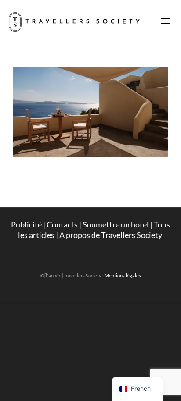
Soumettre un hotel (116, 224)
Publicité (26, 224)
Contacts (62, 224)
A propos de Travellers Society (111, 235)
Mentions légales (123, 275)
